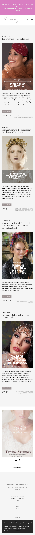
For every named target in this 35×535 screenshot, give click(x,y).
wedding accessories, (28, 209)
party (16, 28)
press (18, 464)
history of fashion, (20, 116)
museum (23, 28)
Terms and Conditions (17, 498)
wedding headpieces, (19, 210)
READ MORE (6, 111)
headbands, (30, 300)
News (17, 508)
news (20, 30)
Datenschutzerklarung (17, 496)
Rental (18, 500)
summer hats (17, 467)
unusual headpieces (28, 117)
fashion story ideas (28, 210)
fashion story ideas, (28, 116)
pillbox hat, (20, 115)
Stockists (17, 506)
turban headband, (21, 301)
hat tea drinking (7, 28)
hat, (24, 115)
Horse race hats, (29, 115)
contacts (17, 511)
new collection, (24, 300)
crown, (23, 208)
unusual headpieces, (18, 209)
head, (22, 117)
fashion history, (17, 117)
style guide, (30, 392)
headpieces (30, 302)
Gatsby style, (24, 392)
